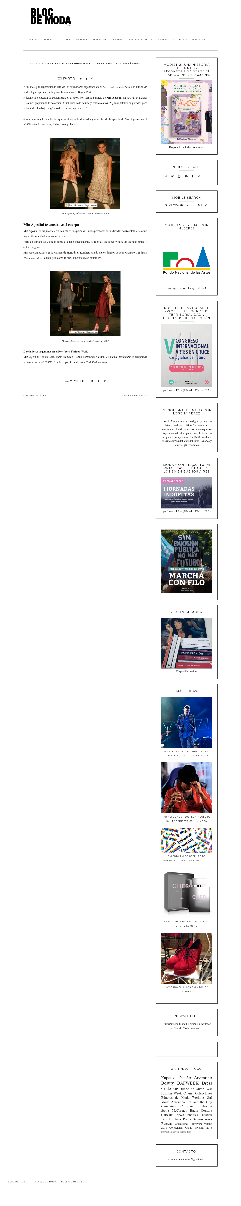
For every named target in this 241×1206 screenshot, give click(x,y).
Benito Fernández (84, 357)
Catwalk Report (172, 1115)
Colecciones (203, 1093)
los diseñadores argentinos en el (98, 87)
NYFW (27, 124)
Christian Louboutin (196, 1106)
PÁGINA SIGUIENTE (134, 395)
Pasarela (99, 39)
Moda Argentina (173, 1102)
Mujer (47, 39)
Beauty (167, 1083)
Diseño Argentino (195, 1077)
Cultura (63, 39)
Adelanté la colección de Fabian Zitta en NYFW (50, 97)
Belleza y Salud (140, 39)
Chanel (188, 1093)
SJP (175, 1088)
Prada (187, 1119)
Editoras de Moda (175, 1097)
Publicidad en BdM (74, 1182)
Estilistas (175, 1119)
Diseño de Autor (191, 1088)
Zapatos (117, 39)
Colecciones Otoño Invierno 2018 (190, 1127)
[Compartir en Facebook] (86, 78)
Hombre (81, 39)
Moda (32, 39)
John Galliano (127, 252)
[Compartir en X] (81, 78)
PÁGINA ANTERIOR (36, 395)
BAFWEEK (188, 1083)
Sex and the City (199, 1102)
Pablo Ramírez (64, 357)
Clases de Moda (45, 1182)
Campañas (168, 1106)
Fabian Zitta (47, 357)
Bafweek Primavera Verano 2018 (176, 1131)
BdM (182, 39)
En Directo (165, 39)
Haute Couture (201, 1110)
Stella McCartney (174, 1110)
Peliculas (192, 1115)
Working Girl (202, 1097)
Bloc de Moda (17, 1182)
